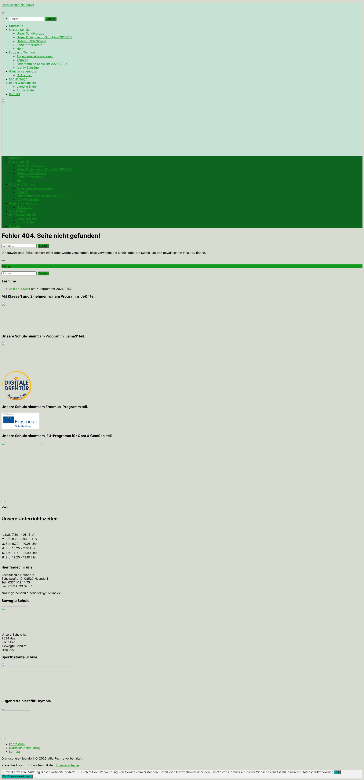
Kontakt (14, 94)
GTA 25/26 (24, 75)
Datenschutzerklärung (25, 748)
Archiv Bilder (26, 90)
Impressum (17, 744)
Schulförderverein (29, 45)
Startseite (16, 26)
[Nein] (34, 777)
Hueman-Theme (67, 765)
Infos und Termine (22, 52)
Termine (22, 60)
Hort (20, 48)
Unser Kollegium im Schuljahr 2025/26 (44, 37)
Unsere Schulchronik (31, 41)
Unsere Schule (19, 29)
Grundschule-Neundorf (18, 5)
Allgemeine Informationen (35, 56)
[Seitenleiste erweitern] (3, 260)
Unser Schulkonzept (31, 33)
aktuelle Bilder (27, 86)
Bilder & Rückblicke (23, 83)
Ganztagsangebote (22, 71)
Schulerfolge (18, 79)
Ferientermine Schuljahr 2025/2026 (42, 64)
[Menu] (3, 12)
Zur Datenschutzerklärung (17, 776)
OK (337, 772)
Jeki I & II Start (19, 289)
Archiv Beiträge (28, 67)
